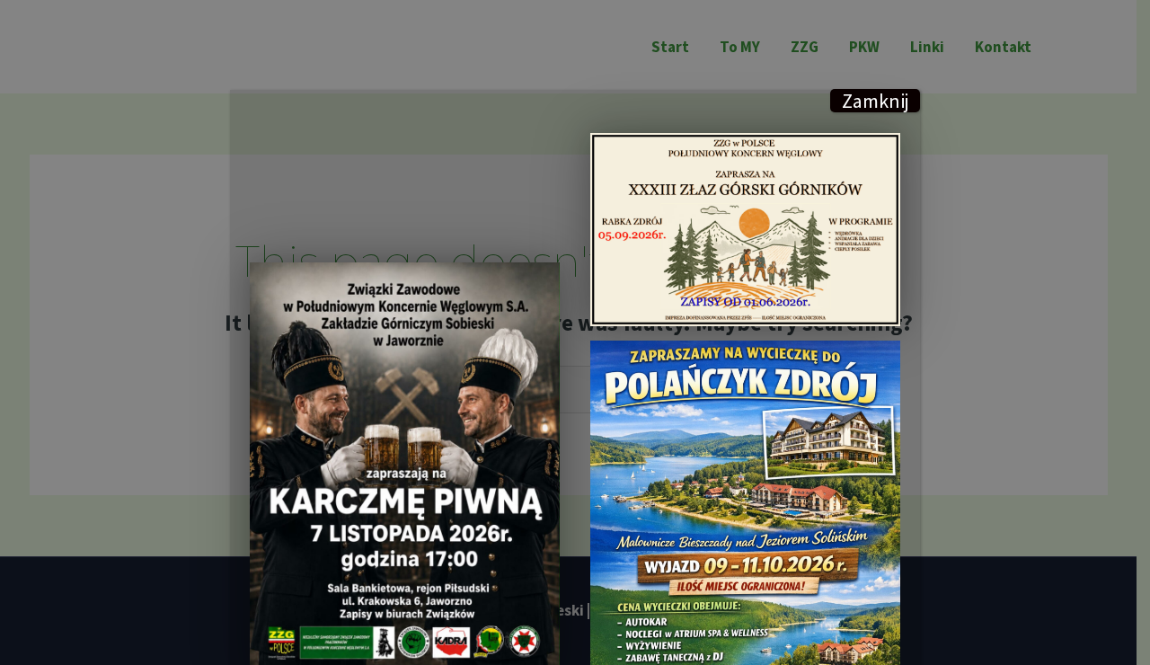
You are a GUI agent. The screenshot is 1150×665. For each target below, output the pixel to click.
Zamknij (875, 100)
